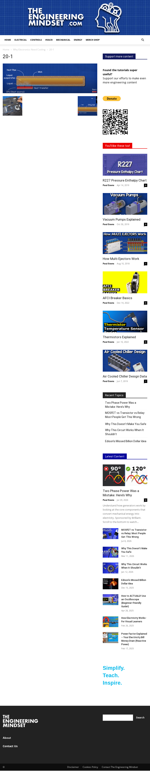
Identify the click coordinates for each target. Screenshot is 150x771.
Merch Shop (93, 39)
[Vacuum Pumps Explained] (125, 204)
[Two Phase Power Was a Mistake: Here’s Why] (125, 475)
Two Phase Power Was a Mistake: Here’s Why (120, 404)
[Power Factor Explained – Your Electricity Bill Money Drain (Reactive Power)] (110, 637)
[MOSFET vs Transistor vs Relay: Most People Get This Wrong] (110, 533)
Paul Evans (108, 185)
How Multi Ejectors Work (121, 259)
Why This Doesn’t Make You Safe (125, 424)
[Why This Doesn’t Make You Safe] (110, 552)
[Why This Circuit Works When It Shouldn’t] (110, 568)
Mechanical (63, 39)
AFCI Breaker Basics (117, 298)
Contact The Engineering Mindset (120, 767)
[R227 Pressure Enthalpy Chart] (125, 165)
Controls (36, 39)
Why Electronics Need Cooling (29, 49)
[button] (142, 40)
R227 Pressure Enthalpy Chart (125, 180)
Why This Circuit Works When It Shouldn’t (124, 432)
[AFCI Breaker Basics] (125, 282)
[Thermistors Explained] (125, 322)
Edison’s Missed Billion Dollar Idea (125, 441)
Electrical (20, 39)
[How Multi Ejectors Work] (125, 243)
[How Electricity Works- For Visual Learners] (110, 621)
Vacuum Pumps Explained (121, 219)
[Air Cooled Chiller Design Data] (125, 361)
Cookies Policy (90, 767)
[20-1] (50, 92)
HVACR (49, 39)
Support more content (119, 56)
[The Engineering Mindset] (75, 17)
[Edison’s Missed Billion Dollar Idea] (110, 583)
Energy (78, 39)
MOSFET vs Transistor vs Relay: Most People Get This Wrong (125, 415)
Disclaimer (73, 767)
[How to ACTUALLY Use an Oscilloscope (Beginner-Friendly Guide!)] (110, 599)
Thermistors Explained (119, 337)
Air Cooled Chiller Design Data (125, 376)
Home (7, 39)
